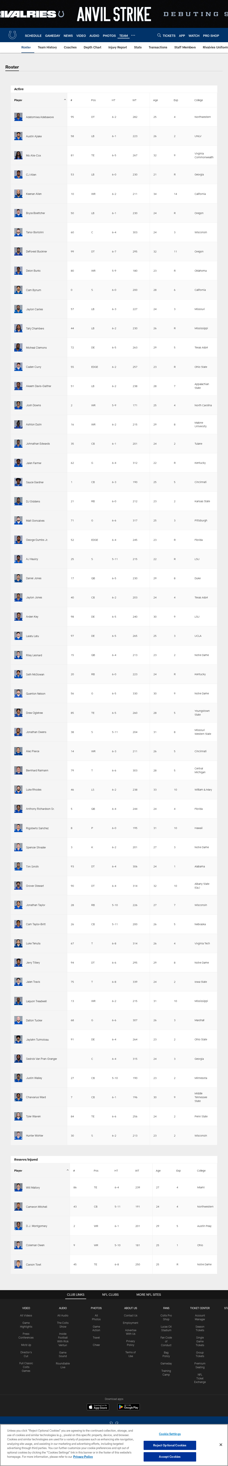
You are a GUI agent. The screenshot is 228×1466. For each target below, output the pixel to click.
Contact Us (130, 1315)
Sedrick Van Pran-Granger (41, 1058)
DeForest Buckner (36, 251)
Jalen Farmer (33, 462)
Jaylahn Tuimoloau (37, 1039)
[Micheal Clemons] (18, 347)
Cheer (96, 1344)
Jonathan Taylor (35, 904)
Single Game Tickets (200, 1341)
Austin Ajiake (34, 136)
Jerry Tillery (33, 962)
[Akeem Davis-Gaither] (18, 386)
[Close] (221, 1445)
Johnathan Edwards (38, 443)
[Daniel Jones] (18, 578)
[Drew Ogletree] (18, 712)
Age (155, 100)
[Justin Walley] (18, 1078)
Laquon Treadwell (36, 1001)
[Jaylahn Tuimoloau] (18, 1039)
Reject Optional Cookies (169, 1445)
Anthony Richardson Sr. (40, 808)
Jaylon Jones (34, 597)
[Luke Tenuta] (18, 943)
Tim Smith (32, 866)
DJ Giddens (33, 501)
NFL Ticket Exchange (200, 1378)
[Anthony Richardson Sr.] (18, 809)
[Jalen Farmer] (18, 463)
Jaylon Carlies (34, 309)
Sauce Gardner (35, 482)
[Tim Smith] (18, 866)
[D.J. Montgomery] (18, 1226)
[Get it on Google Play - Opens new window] (128, 1409)
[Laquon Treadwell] (18, 1001)
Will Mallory (33, 1187)
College (198, 100)
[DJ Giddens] (18, 501)
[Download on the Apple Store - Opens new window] (97, 1407)
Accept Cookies (170, 1456)
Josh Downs (33, 405)
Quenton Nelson (35, 693)
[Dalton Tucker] (18, 1020)
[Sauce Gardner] (18, 482)
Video (26, 1308)
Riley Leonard (34, 655)
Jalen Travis (33, 981)
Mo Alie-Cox (33, 155)
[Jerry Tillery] (18, 962)
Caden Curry (33, 366)
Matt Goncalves (35, 520)
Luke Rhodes (33, 789)
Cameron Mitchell (36, 1206)
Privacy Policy (83, 1456)
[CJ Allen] (18, 174)
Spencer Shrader (36, 847)
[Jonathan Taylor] (18, 905)
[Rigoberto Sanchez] (18, 828)
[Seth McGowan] (18, 674)
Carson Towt (33, 1264)
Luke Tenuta (33, 943)
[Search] (159, 35)
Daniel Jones (33, 578)
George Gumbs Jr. (37, 539)
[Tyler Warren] (18, 1116)
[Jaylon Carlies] (18, 309)
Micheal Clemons (36, 347)
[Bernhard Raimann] (18, 770)
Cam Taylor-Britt (36, 924)
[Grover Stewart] (18, 885)
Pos (93, 100)
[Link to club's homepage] (12, 35)
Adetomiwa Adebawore (40, 117)
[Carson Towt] (18, 1264)
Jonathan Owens (36, 731)
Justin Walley (34, 1077)
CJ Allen (31, 174)
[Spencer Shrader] (18, 847)
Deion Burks (33, 270)
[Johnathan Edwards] (18, 443)
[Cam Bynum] (18, 290)
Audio (63, 1308)
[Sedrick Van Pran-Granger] (18, 1058)
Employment (130, 1322)
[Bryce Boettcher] (18, 213)
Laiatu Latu (32, 635)
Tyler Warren (33, 1116)
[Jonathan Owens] (18, 732)
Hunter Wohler (34, 1135)
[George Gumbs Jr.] (18, 539)
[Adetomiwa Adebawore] (18, 117)
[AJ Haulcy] (18, 559)
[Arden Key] (18, 616)
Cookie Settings (170, 1434)
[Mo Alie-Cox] (18, 155)
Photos (96, 1308)
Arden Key (32, 616)
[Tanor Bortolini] (18, 232)
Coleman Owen (35, 1245)
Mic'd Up (26, 1344)
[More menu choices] (133, 35)
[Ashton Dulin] (18, 424)
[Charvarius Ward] (18, 1097)
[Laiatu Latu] (18, 636)
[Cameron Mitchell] (18, 1206)
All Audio (62, 1315)
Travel (96, 1337)
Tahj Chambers (35, 328)
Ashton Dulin (34, 424)
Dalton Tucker (34, 1020)
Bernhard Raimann (37, 770)
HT (113, 100)
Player (18, 100)
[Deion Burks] (18, 271)
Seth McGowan (35, 674)
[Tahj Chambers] (18, 328)
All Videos (26, 1315)
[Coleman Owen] (18, 1245)
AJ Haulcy (32, 558)
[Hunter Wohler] (18, 1135)
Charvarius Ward (36, 1097)
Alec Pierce (32, 751)
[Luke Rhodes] (18, 789)
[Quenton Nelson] (18, 693)
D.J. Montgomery (36, 1225)
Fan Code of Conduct (166, 1341)
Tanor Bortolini (35, 232)
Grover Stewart (35, 885)
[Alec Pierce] (18, 751)
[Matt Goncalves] (18, 520)
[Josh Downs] (18, 405)
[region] (114, 1445)
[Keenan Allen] (18, 193)
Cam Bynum (33, 290)
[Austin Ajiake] (18, 136)
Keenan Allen (34, 193)
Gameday (166, 1363)
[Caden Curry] (18, 366)
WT (134, 100)
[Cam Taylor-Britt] (18, 924)
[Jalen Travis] (18, 982)
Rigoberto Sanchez (37, 828)
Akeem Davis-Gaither (38, 385)
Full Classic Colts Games (26, 1367)
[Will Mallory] (18, 1187)
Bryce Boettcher (35, 212)
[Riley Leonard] (18, 655)
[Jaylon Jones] (18, 597)
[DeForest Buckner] (18, 251)
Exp (176, 100)
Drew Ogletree (34, 712)
